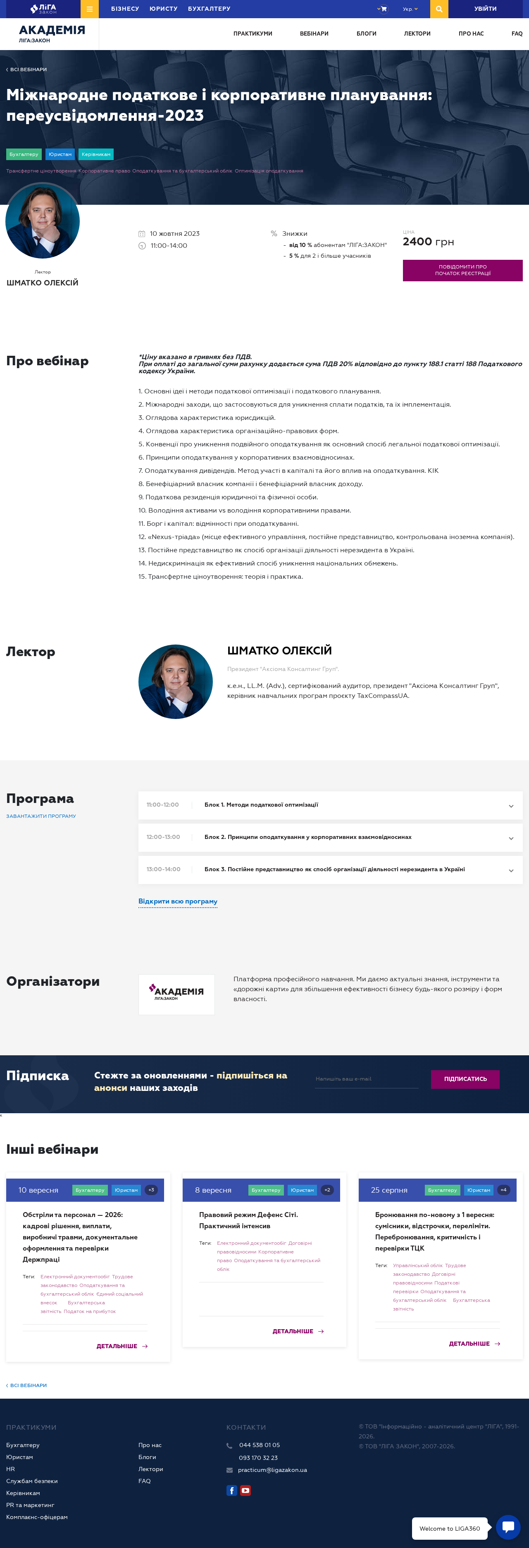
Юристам (19, 1457)
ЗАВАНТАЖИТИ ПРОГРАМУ (41, 816)
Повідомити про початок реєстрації (463, 270)
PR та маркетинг (30, 1505)
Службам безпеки (32, 1481)
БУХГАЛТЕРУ (209, 9)
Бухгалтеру (23, 1445)
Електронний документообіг (75, 1277)
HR (10, 1469)
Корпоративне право (104, 171)
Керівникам (23, 1493)
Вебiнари (314, 34)
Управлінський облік (418, 1265)
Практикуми (253, 34)
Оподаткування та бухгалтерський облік (182, 171)
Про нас (471, 34)
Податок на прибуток (90, 1311)
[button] (330, 805)
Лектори (417, 34)
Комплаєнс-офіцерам (37, 1517)
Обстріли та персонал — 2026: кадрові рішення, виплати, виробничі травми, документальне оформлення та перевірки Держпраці (80, 1237)
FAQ (517, 34)
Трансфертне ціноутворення (41, 171)
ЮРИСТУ (164, 9)
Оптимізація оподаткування (269, 171)
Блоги (366, 34)
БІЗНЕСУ (125, 9)
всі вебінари (28, 69)
